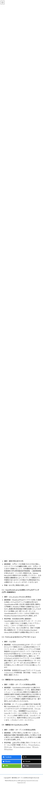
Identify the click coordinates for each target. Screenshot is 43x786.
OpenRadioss (35, 745)
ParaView (33, 718)
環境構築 (15, 619)
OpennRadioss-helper (23, 747)
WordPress (14, 780)
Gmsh (32, 715)
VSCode (37, 709)
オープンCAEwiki (18, 704)
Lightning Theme (25, 780)
